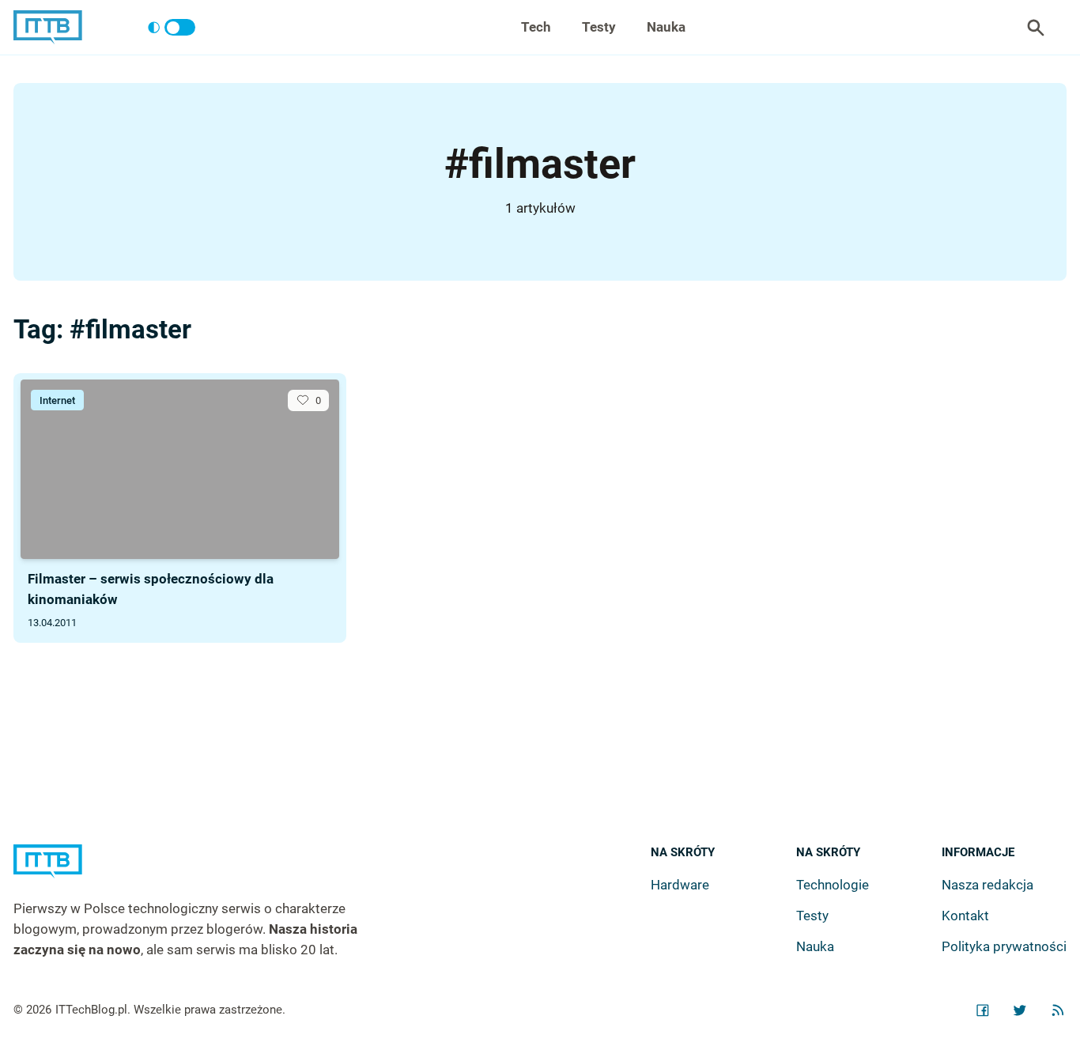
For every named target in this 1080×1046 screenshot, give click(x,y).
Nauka (666, 27)
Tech (536, 27)
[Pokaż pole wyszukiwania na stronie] (1035, 27)
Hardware (680, 885)
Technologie (832, 885)
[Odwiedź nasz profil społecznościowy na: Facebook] (982, 1010)
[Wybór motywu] (171, 27)
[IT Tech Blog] (47, 27)
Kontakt (965, 915)
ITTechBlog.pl (91, 1010)
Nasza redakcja (987, 885)
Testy (599, 27)
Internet (57, 400)
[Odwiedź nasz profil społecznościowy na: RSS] (1058, 1010)
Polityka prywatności (1004, 946)
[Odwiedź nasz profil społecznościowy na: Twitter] (1020, 1010)
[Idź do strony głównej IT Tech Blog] (205, 871)
